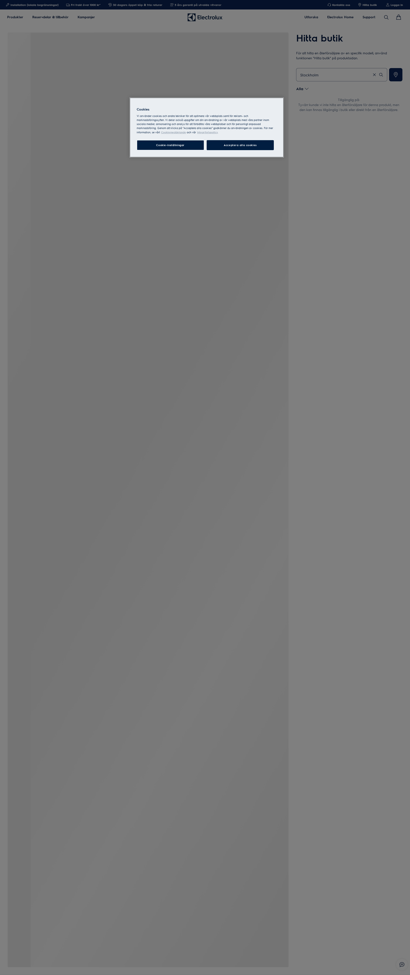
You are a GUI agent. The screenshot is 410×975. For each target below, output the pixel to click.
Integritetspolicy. (207, 132)
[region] (207, 127)
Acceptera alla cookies (240, 145)
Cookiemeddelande (173, 132)
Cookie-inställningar (170, 145)
